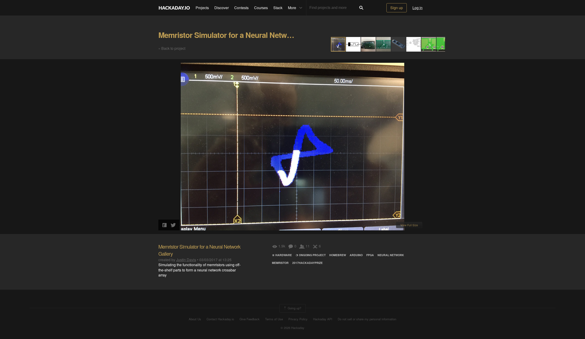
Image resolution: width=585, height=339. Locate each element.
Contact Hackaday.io (220, 319)
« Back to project (171, 48)
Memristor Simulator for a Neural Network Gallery (241, 34)
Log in (417, 7)
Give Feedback (249, 319)
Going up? (294, 308)
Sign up (396, 7)
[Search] (361, 7)
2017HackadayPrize (307, 263)
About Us (195, 319)
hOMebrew (337, 255)
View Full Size (409, 225)
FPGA (370, 255)
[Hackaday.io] (174, 8)
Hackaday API (322, 319)
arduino (356, 255)
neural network (391, 255)
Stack (277, 7)
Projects (202, 7)
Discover (221, 7)
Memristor (280, 263)
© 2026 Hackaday (292, 328)
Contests (241, 7)
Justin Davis (186, 259)
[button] (353, 44)
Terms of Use (274, 319)
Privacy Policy (298, 319)
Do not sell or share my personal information (367, 319)
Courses (261, 7)
